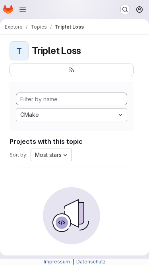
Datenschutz (91, 262)
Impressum (57, 262)
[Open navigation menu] (22, 9)
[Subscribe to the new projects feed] (72, 70)
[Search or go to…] (125, 9)
